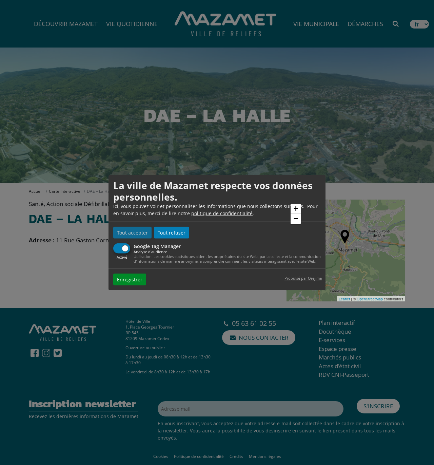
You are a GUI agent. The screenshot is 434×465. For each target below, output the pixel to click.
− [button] (296, 219)
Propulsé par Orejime (303, 277)
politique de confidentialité (222, 213)
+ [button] (296, 208)
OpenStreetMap (370, 298)
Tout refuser (171, 232)
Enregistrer (129, 279)
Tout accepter (132, 232)
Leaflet (344, 298)
